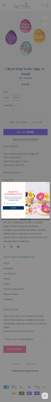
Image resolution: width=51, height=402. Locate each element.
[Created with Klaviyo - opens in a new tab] (25, 219)
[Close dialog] (48, 183)
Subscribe (13, 208)
